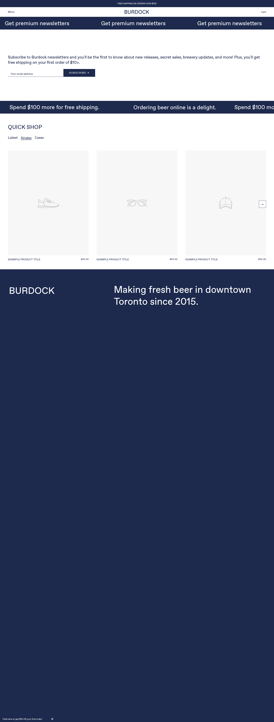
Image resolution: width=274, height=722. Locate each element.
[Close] (52, 719)
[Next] (262, 204)
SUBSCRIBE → (79, 72)
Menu (11, 11)
